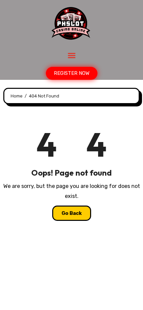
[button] (71, 55)
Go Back (72, 213)
